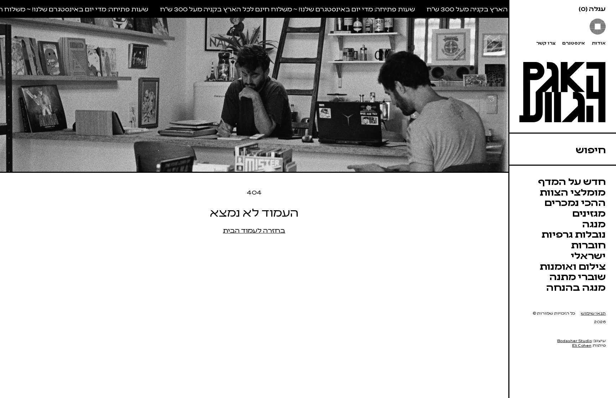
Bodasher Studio (574, 340)
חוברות (588, 244)
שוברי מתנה (577, 276)
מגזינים (589, 213)
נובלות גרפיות (573, 234)
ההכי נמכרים (575, 202)
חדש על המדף (572, 181)
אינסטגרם (573, 43)
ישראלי (588, 255)
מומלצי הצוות (573, 192)
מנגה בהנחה (576, 287)
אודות (599, 43)
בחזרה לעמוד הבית (254, 230)
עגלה (592, 8)
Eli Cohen (581, 345)
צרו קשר (545, 43)
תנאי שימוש (593, 313)
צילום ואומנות (573, 266)
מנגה (594, 223)
